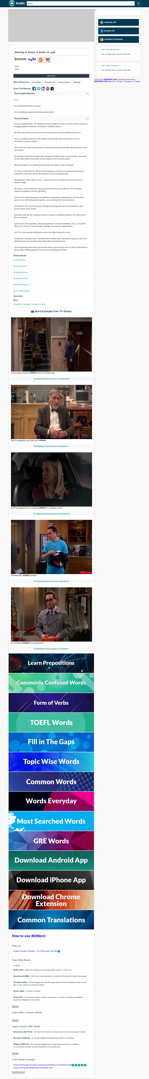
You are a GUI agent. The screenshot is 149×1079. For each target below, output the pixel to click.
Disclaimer (128, 81)
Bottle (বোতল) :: (19, 970)
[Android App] (51, 870)
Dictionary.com (50, 82)
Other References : (21, 82)
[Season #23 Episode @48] (82, 1066)
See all (15, 1006)
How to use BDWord (28, 936)
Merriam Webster (64, 82)
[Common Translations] (51, 929)
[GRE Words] (51, 850)
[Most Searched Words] (51, 830)
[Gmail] (48, 90)
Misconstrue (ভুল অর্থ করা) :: (23, 1032)
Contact (137, 81)
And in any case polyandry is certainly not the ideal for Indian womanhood (50, 976)
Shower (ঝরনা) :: (19, 991)
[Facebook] (34, 90)
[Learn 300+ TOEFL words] (51, 731)
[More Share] (52, 90)
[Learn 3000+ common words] (51, 791)
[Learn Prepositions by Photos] (51, 672)
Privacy (119, 81)
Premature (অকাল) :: (21, 982)
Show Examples (51, 119)
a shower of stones (27, 991)
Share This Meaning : (22, 89)
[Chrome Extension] (51, 909)
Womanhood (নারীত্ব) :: (22, 976)
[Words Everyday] (51, 810)
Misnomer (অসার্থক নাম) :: (22, 1038)
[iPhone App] (51, 889)
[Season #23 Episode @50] (76, 1066)
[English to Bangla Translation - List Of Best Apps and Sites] (59, 952)
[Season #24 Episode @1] (73, 1066)
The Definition (36, 82)
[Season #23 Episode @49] (79, 1066)
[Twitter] (39, 90)
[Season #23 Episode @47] (85, 1066)
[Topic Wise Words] (51, 771)
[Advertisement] (50, 25)
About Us (111, 81)
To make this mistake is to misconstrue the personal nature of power (49, 1032)
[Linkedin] (43, 90)
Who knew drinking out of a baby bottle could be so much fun (42, 970)
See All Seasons (18, 1072)
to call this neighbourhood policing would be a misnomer (43, 1038)
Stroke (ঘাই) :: (18, 997)
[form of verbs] (51, 712)
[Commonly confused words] (51, 692)
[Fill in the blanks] (51, 751)
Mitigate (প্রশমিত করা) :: (22, 1044)
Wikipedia (77, 82)
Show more (51, 76)
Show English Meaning (51, 93)
